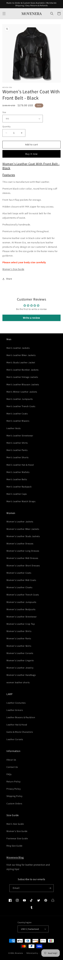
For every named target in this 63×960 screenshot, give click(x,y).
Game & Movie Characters (19, 731)
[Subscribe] (49, 888)
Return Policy (13, 781)
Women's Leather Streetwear (21, 616)
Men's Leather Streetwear (19, 435)
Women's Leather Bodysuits (21, 609)
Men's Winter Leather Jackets (21, 391)
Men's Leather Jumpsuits (19, 399)
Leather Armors (14, 710)
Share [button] (9, 278)
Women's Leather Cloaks (19, 587)
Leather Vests (13, 428)
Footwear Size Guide (17, 838)
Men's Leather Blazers (17, 420)
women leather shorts (18, 682)
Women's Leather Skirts (18, 645)
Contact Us (12, 767)
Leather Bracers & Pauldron (20, 717)
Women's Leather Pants (18, 638)
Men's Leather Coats (17, 413)
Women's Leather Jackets (19, 521)
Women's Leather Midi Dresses (22, 558)
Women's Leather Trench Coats (22, 594)
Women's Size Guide (13, 269)
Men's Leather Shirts (17, 442)
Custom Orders (14, 803)
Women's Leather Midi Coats (21, 580)
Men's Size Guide (15, 823)
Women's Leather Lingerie (20, 660)
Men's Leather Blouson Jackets (22, 384)
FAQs (8, 774)
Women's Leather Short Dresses (23, 565)
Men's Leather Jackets (18, 347)
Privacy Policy (13, 788)
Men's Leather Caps (16, 493)
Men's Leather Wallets (18, 472)
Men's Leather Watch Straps (21, 501)
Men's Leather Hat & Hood (20, 464)
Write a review (31, 317)
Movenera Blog (15, 857)
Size (4, 112)
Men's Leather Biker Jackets (21, 355)
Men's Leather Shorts (17, 457)
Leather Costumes (16, 702)
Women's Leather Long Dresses (22, 550)
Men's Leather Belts (16, 479)
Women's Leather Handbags (21, 675)
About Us (11, 759)
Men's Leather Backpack (19, 486)
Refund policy (32, 953)
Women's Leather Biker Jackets (22, 529)
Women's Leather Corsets (19, 653)
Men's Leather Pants (16, 450)
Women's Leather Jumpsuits (21, 602)
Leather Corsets (14, 739)
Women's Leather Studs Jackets (23, 536)
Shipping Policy (14, 796)
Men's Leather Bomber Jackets (22, 369)
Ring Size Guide (14, 845)
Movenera (19, 953)
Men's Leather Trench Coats (20, 406)
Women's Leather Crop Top (20, 623)
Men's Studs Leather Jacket (20, 362)
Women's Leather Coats (18, 572)
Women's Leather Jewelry (19, 667)
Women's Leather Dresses (19, 543)
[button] (4, 13)
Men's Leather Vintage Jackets (22, 377)
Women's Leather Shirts (18, 631)
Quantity (6, 126)
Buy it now (31, 153)
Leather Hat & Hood (16, 724)
